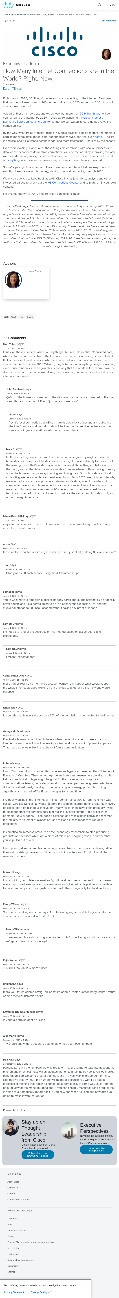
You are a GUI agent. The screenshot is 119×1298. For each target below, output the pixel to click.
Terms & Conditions (16, 1230)
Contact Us (12, 1187)
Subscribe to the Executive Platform (37, 1154)
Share (30, 317)
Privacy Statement (14, 1292)
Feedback (12, 1218)
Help (9, 1224)
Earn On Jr (9, 624)
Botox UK (8, 872)
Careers (11, 1193)
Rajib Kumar (10, 960)
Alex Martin (10, 1036)
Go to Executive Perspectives (96, 1149)
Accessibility (13, 1248)
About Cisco (13, 1182)
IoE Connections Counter (63, 183)
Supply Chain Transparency (21, 1260)
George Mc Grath (13, 731)
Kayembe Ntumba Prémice (19, 1012)
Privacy (11, 1236)
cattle (98, 137)
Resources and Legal (19, 1210)
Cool (13, 317)
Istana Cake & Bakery (16, 516)
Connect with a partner (18, 1199)
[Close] (87, 1283)
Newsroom (12, 1266)
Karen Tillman (12, 88)
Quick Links (14, 1173)
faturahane (9, 984)
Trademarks (13, 1254)
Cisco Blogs (23, 5)
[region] (45, 1288)
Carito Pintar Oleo (13, 676)
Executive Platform (25, 14)
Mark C (10, 449)
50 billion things (90, 114)
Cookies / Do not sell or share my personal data (30, 1242)
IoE (21, 317)
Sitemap (11, 1271)
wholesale (9, 708)
